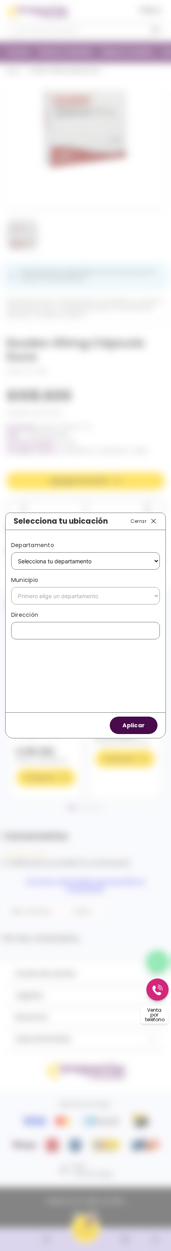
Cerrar (138, 520)
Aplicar (133, 725)
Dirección (24, 615)
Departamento (32, 545)
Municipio (24, 580)
